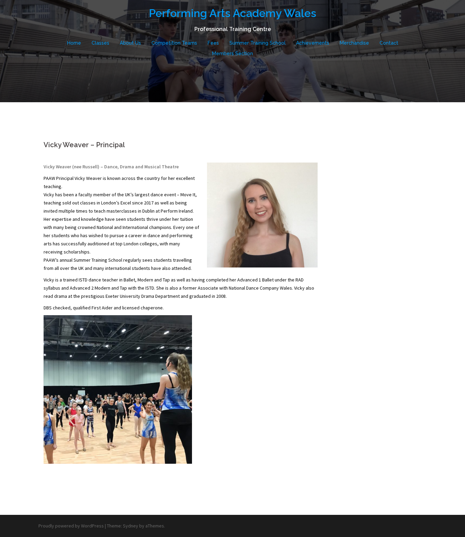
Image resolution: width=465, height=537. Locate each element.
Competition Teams (174, 43)
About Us (130, 43)
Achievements (312, 43)
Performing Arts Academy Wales (232, 13)
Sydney (130, 526)
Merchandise (354, 43)
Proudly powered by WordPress (71, 526)
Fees (213, 43)
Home (74, 43)
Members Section (232, 53)
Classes (100, 43)
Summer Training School (257, 43)
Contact (389, 43)
